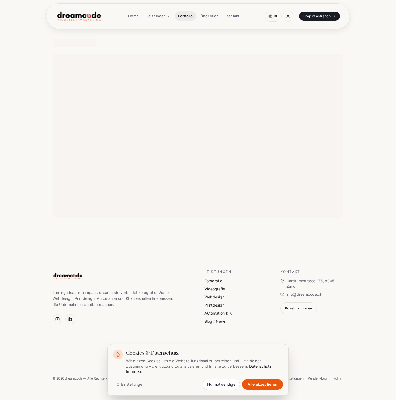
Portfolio (185, 16)
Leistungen (156, 16)
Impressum (135, 371)
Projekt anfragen (317, 16)
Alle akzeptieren (262, 384)
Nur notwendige (221, 384)
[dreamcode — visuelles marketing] (79, 16)
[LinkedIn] (70, 319)
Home (133, 16)
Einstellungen (132, 384)
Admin (338, 378)
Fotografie (213, 281)
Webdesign (214, 297)
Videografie (214, 289)
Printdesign (214, 305)
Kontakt (232, 16)
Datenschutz (260, 366)
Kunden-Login (318, 378)
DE (276, 16)
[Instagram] (57, 319)
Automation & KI (218, 313)
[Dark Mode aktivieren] (288, 16)
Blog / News (215, 321)
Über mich (209, 16)
